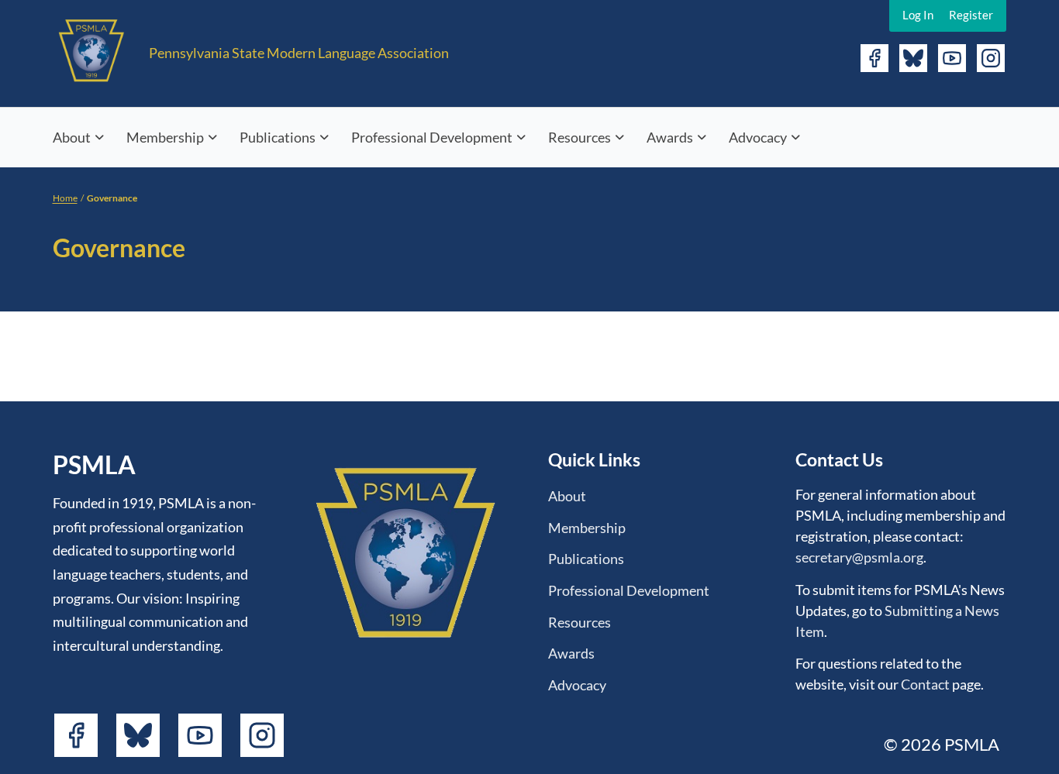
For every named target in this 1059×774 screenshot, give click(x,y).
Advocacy (758, 137)
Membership (165, 137)
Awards (670, 137)
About (72, 137)
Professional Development (431, 137)
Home (65, 198)
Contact (925, 684)
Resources (579, 137)
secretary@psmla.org (859, 557)
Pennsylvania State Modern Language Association (299, 52)
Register (971, 15)
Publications (278, 137)
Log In (917, 15)
